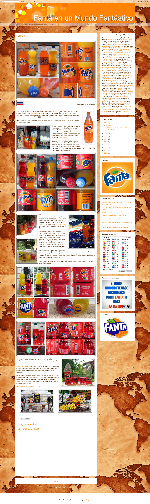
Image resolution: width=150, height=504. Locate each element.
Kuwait (127, 70)
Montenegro (106, 82)
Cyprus (109, 52)
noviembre (109, 125)
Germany (129, 61)
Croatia (104, 52)
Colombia (126, 49)
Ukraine (104, 109)
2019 (106, 139)
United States (126, 109)
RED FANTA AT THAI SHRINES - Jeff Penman (30, 387)
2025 (106, 123)
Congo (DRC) (118, 51)
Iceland (104, 67)
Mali (130, 77)
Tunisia (125, 106)
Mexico (110, 80)
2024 (106, 133)
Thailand (127, 104)
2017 (106, 144)
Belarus (111, 43)
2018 (106, 142)
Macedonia (125, 75)
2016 (106, 147)
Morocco (113, 82)
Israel (109, 69)
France (110, 59)
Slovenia (118, 100)
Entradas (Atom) (60, 487)
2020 (106, 136)
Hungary (128, 65)
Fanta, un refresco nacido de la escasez (115, 227)
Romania (130, 91)
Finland (104, 59)
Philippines (121, 90)
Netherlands (115, 83)
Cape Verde (106, 49)
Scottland (125, 96)
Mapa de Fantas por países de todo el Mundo (40, 24)
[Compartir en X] (25, 419)
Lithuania (126, 74)
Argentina (111, 39)
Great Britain (111, 62)
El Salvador (116, 56)
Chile (116, 49)
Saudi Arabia (117, 96)
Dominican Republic (120, 54)
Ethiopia (115, 57)
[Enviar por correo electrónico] (21, 419)
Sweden (119, 103)
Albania (112, 38)
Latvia (116, 72)
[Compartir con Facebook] (27, 419)
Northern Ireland (107, 87)
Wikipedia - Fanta (107, 212)
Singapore (105, 100)
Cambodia (105, 47)
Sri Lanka (123, 101)
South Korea (110, 101)
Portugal (104, 91)
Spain (117, 101)
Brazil (104, 46)
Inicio (56, 481)
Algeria (118, 38)
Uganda (129, 108)
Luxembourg (106, 75)
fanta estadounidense (24, 366)
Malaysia (119, 77)
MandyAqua (35, 113)
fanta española (63, 137)
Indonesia (114, 67)
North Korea (129, 85)
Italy (113, 69)
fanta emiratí (61, 224)
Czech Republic (118, 52)
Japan (104, 70)
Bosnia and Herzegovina (115, 44)
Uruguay (104, 111)
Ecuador (104, 56)
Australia (124, 39)
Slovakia (112, 100)
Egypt (110, 56)
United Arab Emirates (114, 109)
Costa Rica (126, 51)
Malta (104, 78)
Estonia (109, 57)
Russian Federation (108, 93)
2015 (106, 150)
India (109, 67)
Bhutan (108, 46)
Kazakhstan (116, 70)
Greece (118, 62)
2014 (106, 153)
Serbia (110, 98)
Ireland (104, 69)
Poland (128, 90)
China (121, 49)
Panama (119, 88)
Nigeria (122, 85)
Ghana (104, 62)
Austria (130, 39)
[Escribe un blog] (23, 419)
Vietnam (104, 113)
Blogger (88, 500)
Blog (18, 24)
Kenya (122, 70)
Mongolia (123, 80)
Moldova (116, 80)
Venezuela (125, 111)
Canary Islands (128, 47)
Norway (115, 87)
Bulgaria (114, 46)
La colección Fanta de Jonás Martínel (114, 219)
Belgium (117, 43)
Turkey (131, 106)
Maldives (125, 77)
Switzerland (126, 103)
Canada (119, 47)
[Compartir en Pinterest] (29, 419)
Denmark (127, 52)
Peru (115, 90)
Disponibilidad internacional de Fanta (114, 215)
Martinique (109, 78)
